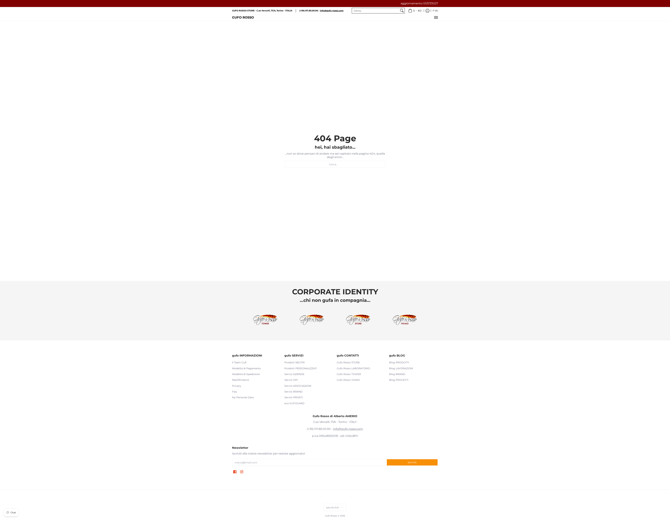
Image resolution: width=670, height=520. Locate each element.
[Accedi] (427, 10)
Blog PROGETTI (398, 379)
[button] (234, 472)
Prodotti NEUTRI (294, 362)
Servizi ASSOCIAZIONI (297, 385)
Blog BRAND (397, 374)
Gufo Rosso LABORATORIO (353, 368)
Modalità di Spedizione (246, 374)
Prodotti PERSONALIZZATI (300, 368)
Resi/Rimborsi (240, 379)
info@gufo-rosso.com (348, 429)
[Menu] (436, 17)
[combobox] (375, 10)
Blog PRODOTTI (399, 362)
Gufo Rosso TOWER (349, 374)
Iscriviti (412, 462)
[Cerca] (402, 10)
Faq (234, 391)
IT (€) (435, 10)
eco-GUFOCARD (294, 403)
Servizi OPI (291, 379)
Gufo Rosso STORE (348, 362)
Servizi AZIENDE (294, 374)
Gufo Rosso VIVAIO (348, 379)
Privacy (236, 385)
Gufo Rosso (243, 17)
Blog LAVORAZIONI (401, 368)
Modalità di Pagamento (246, 368)
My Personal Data (243, 397)
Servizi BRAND (293, 391)
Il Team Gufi (239, 362)
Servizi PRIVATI (293, 397)
